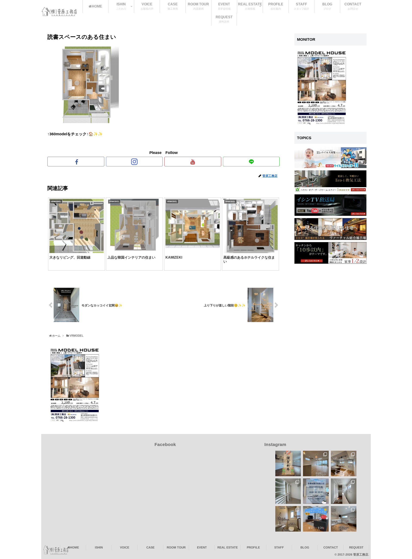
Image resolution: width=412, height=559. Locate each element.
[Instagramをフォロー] (134, 161)
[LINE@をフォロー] (251, 161)
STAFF (279, 547)
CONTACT (330, 547)
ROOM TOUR (176, 547)
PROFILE (253, 547)
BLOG (304, 547)
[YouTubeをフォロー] (192, 161)
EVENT (202, 547)
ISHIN (99, 547)
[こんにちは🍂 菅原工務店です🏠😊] (343, 519)
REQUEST (356, 547)
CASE (150, 547)
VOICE (124, 547)
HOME (74, 547)
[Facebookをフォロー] (75, 161)
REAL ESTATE (227, 547)
